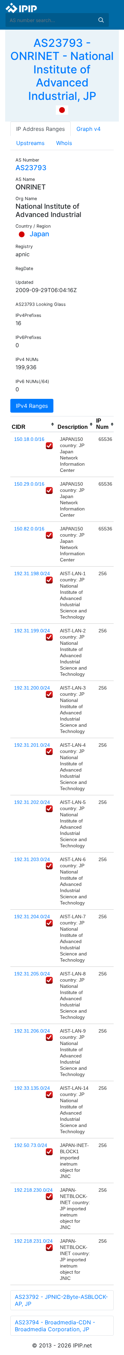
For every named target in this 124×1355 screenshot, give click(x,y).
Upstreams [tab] (30, 142)
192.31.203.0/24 (32, 859)
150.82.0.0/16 (29, 528)
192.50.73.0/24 (30, 1145)
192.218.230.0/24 (33, 1190)
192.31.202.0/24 (32, 802)
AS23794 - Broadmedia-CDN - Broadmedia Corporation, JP (55, 1326)
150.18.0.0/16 (29, 439)
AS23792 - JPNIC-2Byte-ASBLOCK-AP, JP (61, 1300)
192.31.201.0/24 (32, 745)
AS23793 (31, 168)
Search (101, 20)
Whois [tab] (64, 142)
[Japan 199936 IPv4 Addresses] (62, 109)
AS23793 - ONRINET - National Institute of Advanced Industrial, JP (62, 69)
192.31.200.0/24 (32, 688)
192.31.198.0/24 (32, 573)
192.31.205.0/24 (32, 973)
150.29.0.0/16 (29, 484)
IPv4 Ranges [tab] (32, 405)
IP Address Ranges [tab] (40, 128)
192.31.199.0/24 (32, 630)
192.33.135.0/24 (32, 1088)
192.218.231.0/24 (33, 1241)
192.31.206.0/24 (32, 1031)
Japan (38, 234)
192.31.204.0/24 (32, 916)
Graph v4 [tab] (88, 128)
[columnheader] (33, 424)
